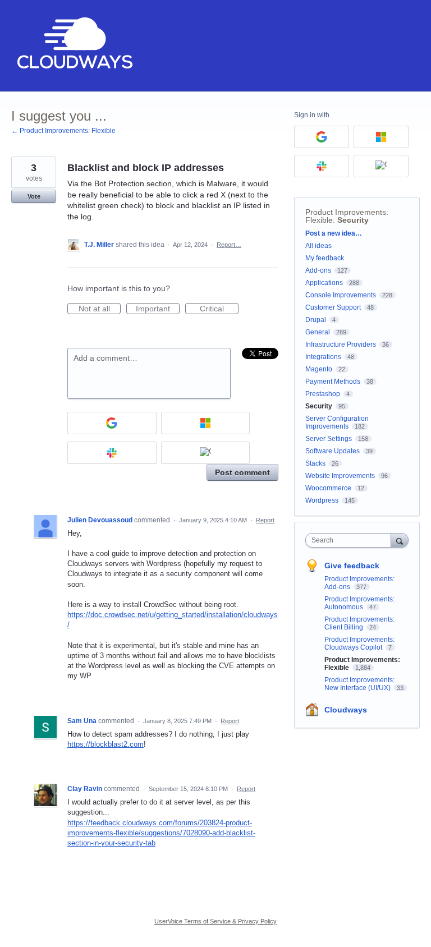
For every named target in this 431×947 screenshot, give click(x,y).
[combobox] (351, 540)
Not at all (100, 309)
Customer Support (333, 307)
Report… (229, 244)
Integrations (323, 357)
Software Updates (332, 451)
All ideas (318, 246)
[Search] (400, 540)
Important (158, 309)
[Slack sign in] (112, 453)
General (317, 332)
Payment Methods (332, 381)
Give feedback (351, 565)
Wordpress (321, 500)
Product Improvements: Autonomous (359, 603)
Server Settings (328, 439)
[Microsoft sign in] (205, 423)
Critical (219, 309)
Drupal (315, 320)
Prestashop (322, 394)
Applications (324, 283)
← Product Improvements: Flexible (63, 131)
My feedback (324, 258)
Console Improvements (340, 295)
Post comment (242, 472)
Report (265, 520)
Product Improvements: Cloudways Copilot (359, 643)
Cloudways (345, 709)
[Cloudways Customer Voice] (73, 45)
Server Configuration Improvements (337, 422)
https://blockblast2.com (105, 744)
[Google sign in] (112, 423)
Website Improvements (340, 476)
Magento (318, 369)
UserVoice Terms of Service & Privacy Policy (215, 921)
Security (353, 219)
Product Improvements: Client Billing (359, 623)
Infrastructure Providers (340, 344)
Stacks (315, 463)
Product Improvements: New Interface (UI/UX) (359, 684)
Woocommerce (328, 488)
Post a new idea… (333, 233)
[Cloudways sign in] (205, 453)
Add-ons (318, 270)
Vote (33, 196)
